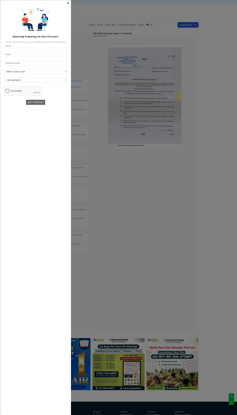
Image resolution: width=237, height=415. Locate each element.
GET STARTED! (36, 102)
